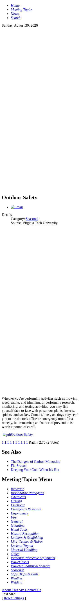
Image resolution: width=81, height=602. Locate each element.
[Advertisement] (40, 68)
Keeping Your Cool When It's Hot (35, 470)
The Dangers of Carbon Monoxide (35, 461)
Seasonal (32, 219)
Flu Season (19, 466)
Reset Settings (14, 598)
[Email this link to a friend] (17, 207)
